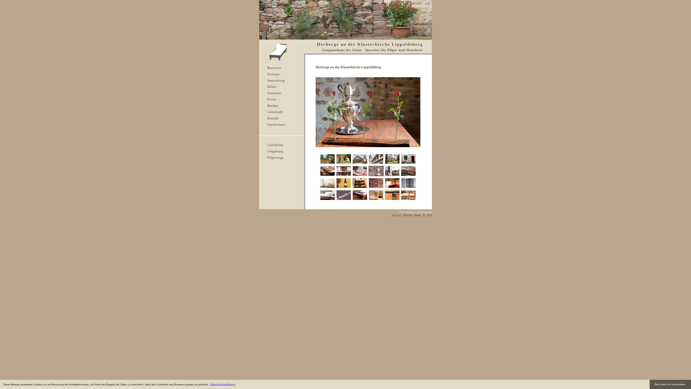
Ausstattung (276, 80)
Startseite (274, 68)
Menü (429, 215)
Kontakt (273, 118)
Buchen (272, 106)
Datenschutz (276, 124)
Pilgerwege (275, 157)
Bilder (271, 87)
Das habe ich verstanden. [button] (670, 384)
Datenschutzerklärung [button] (222, 384)
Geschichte (275, 145)
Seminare (274, 93)
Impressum (396, 215)
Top (423, 215)
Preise (271, 99)
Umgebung (275, 151)
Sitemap (417, 215)
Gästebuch (275, 112)
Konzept (273, 74)
